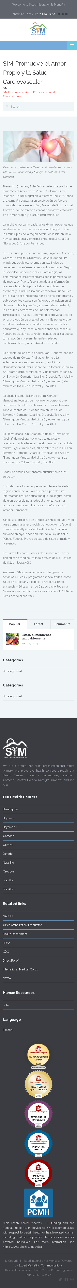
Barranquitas (11, 809)
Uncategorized (12, 671)
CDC (6, 951)
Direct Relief (10, 960)
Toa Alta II (9, 889)
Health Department (15, 933)
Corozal (8, 844)
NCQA (7, 978)
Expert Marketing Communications (41, 1265)
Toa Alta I (8, 880)
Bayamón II (10, 827)
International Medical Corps (20, 969)
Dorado (8, 853)
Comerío (8, 836)
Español (8, 1029)
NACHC (8, 916)
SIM (5, 88)
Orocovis (9, 871)
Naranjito (8, 862)
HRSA (6, 942)
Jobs (6, 1005)
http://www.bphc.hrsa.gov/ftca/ (23, 1246)
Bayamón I (9, 818)
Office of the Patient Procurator (22, 925)
